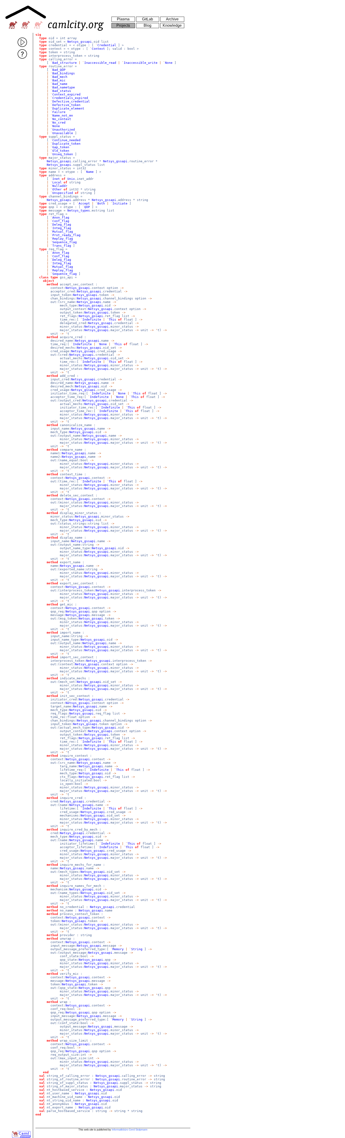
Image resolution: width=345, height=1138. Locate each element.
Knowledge (172, 25)
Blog (147, 25)
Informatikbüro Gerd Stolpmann (129, 1129)
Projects (123, 25)
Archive (172, 19)
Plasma (123, 19)
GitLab (147, 19)
